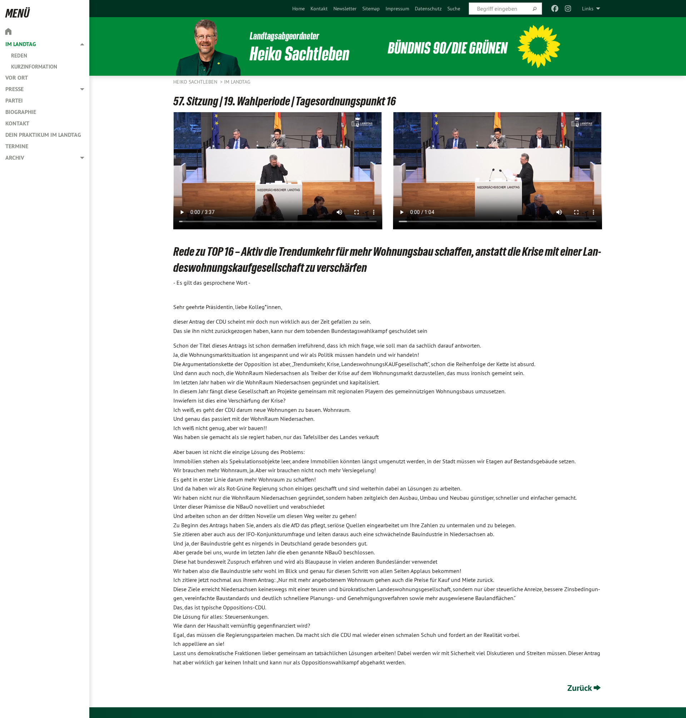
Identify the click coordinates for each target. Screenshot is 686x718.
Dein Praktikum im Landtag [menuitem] (43, 135)
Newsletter (345, 8)
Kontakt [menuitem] (17, 123)
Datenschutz (428, 8)
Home (298, 8)
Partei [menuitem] (14, 100)
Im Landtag (237, 82)
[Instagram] (567, 8)
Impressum (397, 8)
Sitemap (371, 8)
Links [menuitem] (587, 8)
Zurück (579, 687)
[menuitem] (298, 8)
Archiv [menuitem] (14, 157)
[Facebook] (555, 8)
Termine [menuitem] (16, 146)
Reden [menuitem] (19, 55)
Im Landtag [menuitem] (20, 44)
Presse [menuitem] (14, 89)
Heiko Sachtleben (196, 82)
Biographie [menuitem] (20, 112)
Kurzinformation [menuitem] (34, 66)
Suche (453, 8)
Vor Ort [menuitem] (16, 77)
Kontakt (319, 8)
